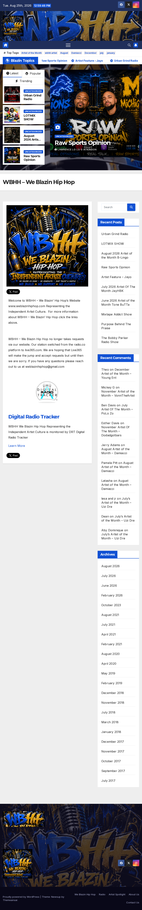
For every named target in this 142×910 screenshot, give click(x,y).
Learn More (16, 446)
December (91, 53)
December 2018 (112, 693)
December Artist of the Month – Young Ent (116, 373)
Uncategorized (113, 136)
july (102, 53)
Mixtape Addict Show (116, 314)
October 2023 (111, 605)
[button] (129, 45)
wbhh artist (51, 53)
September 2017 (113, 771)
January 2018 (111, 732)
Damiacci (76, 53)
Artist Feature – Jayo (116, 277)
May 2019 (108, 673)
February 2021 (111, 644)
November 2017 (112, 751)
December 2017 (112, 741)
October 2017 (111, 761)
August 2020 (110, 654)
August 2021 (110, 615)
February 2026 (112, 595)
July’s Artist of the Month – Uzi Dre (116, 502)
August (64, 53)
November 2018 (112, 702)
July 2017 (108, 780)
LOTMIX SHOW (29, 117)
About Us (134, 894)
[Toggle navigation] (68, 45)
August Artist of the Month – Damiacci (117, 467)
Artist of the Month (31, 53)
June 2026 (109, 585)
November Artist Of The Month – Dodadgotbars (115, 431)
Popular (35, 73)
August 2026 (110, 566)
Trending (25, 81)
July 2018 (108, 712)
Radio (102, 894)
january (111, 53)
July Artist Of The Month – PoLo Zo (117, 409)
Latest (14, 73)
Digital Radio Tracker (33, 417)
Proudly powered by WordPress (21, 896)
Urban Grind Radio (114, 234)
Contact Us (132, 902)
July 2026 (108, 576)
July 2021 (108, 624)
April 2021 (108, 634)
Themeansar (10, 900)
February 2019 (111, 683)
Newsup (56, 896)
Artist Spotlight (117, 894)
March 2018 (110, 722)
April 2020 (108, 663)
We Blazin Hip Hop (85, 894)
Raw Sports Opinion (32, 158)
